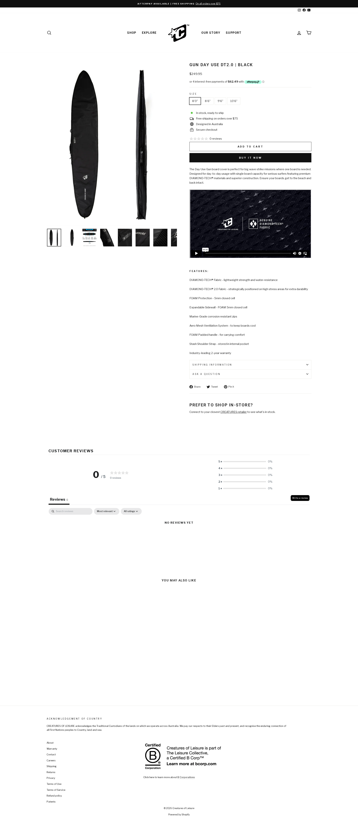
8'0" (195, 101)
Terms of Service (56, 790)
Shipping (51, 766)
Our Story (210, 32)
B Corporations (186, 777)
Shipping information (212, 364)
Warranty (52, 748)
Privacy (51, 778)
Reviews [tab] (59, 499)
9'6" (220, 101)
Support (233, 32)
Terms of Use (54, 784)
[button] (245, 461)
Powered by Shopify (179, 814)
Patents (51, 801)
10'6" (233, 101)
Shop (131, 32)
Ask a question (206, 374)
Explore (149, 32)
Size (193, 93)
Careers (51, 760)
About (50, 742)
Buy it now (250, 157)
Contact (51, 754)
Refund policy (54, 795)
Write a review (300, 498)
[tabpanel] (179, 535)
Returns (51, 772)
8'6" (208, 101)
